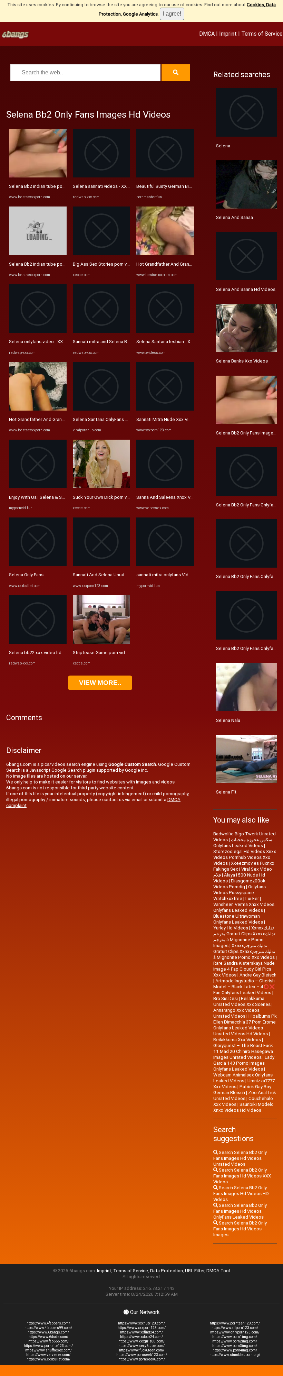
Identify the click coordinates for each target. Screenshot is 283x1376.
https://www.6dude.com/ (48, 1336)
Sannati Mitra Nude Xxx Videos (167, 419)
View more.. (100, 682)
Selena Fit (226, 792)
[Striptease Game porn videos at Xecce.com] (101, 642)
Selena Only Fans (26, 575)
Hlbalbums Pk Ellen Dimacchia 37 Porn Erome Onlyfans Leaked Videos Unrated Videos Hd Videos (245, 1025)
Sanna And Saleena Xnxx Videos (169, 497)
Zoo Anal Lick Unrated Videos (244, 1095)
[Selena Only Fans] (38, 564)
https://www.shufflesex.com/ (48, 1350)
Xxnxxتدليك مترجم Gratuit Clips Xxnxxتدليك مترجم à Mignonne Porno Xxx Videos (244, 951)
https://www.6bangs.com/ (48, 1332)
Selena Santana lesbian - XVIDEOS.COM (176, 342)
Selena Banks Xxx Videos (242, 361)
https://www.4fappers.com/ (48, 1323)
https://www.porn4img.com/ (235, 1350)
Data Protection (166, 1271)
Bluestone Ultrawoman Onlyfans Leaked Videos (238, 919)
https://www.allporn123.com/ (235, 1327)
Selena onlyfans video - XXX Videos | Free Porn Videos (64, 342)
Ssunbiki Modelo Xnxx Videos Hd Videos (243, 1107)
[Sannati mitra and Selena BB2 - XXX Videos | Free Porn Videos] (101, 331)
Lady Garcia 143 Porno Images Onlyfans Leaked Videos (243, 1063)
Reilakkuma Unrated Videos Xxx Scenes (242, 1001)
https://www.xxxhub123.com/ (141, 1323)
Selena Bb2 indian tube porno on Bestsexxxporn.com (63, 186)
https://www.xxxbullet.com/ (48, 1359)
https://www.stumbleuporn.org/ (234, 1354)
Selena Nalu (228, 720)
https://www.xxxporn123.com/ (142, 1327)
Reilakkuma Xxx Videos (237, 1040)
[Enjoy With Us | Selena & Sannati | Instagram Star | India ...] (38, 486)
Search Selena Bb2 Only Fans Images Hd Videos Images (240, 1229)
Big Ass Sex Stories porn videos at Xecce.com (120, 264)
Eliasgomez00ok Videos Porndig (239, 884)
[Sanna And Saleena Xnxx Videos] (165, 486)
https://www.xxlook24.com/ (141, 1336)
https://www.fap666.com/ (48, 1341)
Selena (223, 146)
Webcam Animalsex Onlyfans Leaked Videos (243, 1078)
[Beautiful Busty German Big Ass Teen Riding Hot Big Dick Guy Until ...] (165, 176)
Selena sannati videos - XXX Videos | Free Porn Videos (128, 186)
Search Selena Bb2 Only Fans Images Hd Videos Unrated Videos (240, 1158)
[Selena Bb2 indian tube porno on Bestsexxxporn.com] (38, 176)
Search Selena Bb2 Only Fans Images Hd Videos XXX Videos (242, 1176)
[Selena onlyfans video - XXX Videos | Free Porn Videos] (38, 331)
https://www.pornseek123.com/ (141, 1354)
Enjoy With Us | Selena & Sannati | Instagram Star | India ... (66, 497)
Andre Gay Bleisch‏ (258, 975)
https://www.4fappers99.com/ (48, 1327)
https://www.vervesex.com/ (48, 1354)
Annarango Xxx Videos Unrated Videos (236, 1013)
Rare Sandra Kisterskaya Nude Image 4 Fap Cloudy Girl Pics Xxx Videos (244, 969)
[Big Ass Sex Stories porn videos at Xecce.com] (101, 253)
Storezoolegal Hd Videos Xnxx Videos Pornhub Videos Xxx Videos (244, 857)
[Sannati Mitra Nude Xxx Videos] (165, 409)
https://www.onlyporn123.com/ (235, 1332)
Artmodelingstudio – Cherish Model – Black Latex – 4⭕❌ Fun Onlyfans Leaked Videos (244, 987)
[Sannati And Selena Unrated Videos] (101, 564)
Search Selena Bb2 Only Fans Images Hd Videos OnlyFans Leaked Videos (240, 1211)
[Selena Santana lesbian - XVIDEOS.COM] (165, 331)
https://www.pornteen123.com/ (235, 1323)
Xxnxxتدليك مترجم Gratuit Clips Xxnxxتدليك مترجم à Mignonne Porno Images (244, 936)
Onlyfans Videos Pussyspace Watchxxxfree (239, 892)
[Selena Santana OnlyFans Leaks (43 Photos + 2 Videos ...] (101, 409)
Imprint (228, 33)
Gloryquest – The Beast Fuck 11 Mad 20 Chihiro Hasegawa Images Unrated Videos (243, 1051)
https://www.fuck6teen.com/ (141, 1350)
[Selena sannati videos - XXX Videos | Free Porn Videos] (101, 176)
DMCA (207, 33)
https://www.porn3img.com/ (234, 1345)
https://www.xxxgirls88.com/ (141, 1341)
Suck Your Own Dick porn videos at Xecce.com (120, 497)
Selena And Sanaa (234, 217)
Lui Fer (252, 898)
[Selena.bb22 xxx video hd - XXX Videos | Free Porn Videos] (38, 642)
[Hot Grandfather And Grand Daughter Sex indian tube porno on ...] (38, 409)
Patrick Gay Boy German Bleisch (242, 1089)
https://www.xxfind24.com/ (141, 1332)
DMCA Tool (218, 1271)
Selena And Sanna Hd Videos (245, 289)
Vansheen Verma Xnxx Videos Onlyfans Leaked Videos (243, 907)
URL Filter (194, 1271)
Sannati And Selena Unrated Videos (109, 575)
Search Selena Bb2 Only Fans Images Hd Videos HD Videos (241, 1193)
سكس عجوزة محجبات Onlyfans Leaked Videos (242, 842)
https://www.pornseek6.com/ (141, 1359)
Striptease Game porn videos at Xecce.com (117, 652)
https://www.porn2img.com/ (234, 1341)
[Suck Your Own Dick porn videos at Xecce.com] (101, 486)
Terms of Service (261, 33)
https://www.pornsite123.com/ (48, 1345)
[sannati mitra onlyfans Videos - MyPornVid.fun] (165, 564)
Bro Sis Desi (225, 998)
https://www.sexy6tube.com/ (141, 1345)
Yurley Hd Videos (230, 928)
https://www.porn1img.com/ (234, 1336)
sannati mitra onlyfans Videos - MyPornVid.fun (183, 575)
